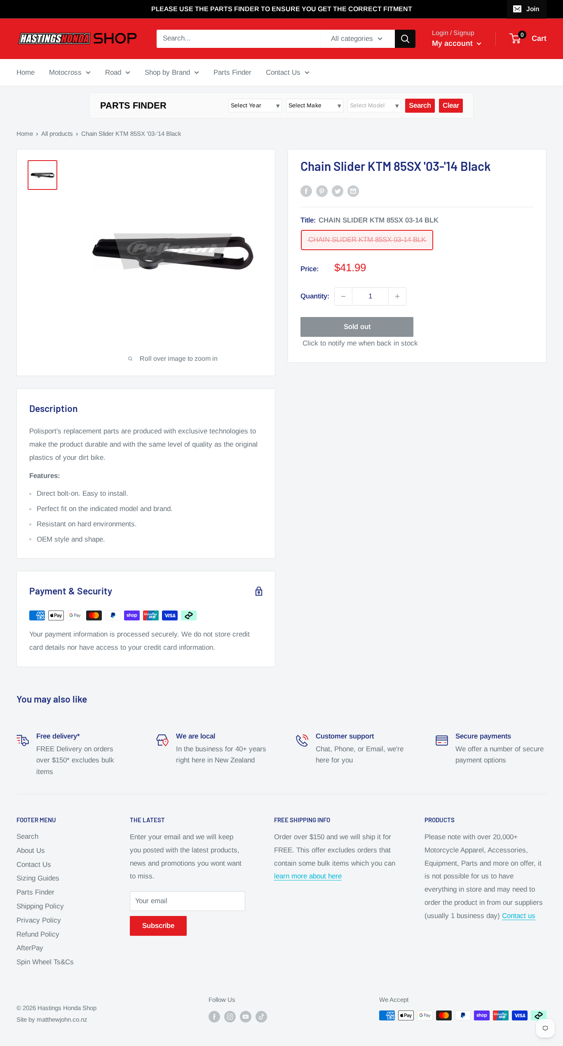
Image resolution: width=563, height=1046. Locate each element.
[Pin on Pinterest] (322, 190)
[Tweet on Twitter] (337, 190)
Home (25, 72)
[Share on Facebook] (306, 190)
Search (27, 836)
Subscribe (158, 926)
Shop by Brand (167, 72)
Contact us (518, 916)
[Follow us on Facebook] (214, 1016)
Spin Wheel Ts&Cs (45, 962)
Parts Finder (232, 72)
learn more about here (308, 876)
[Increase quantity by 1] (397, 296)
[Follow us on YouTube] (245, 1016)
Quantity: (314, 297)
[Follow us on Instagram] (230, 1016)
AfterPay (29, 948)
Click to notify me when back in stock (360, 343)
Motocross (65, 72)
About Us (30, 850)
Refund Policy (37, 934)
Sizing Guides (37, 878)
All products (57, 133)
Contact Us (283, 72)
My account (453, 43)
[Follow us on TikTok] (261, 1016)
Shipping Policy (40, 906)
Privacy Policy (38, 920)
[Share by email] (353, 190)
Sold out (357, 327)
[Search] (405, 39)
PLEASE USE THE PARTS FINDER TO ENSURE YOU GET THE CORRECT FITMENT (281, 8)
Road (113, 72)
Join (532, 8)
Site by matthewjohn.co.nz (51, 1019)
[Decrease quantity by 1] (343, 296)
